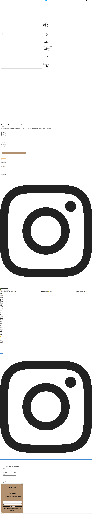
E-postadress (3, 166)
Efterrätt (47, 53)
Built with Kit (14, 155)
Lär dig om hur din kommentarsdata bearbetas (20, 175)
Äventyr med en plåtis (46, 38)
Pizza (47, 35)
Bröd (46, 27)
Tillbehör (46, 37)
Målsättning (47, 20)
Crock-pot (46, 28)
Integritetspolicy (46, 23)
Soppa (47, 36)
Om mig (46, 22)
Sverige (47, 40)
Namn (2, 165)
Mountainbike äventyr (46, 39)
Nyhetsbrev (46, 42)
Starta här (46, 19)
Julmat (47, 31)
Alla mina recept (46, 25)
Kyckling (46, 32)
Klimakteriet (47, 44)
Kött (46, 33)
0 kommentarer (3, 156)
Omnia (47, 34)
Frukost (47, 29)
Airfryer (46, 26)
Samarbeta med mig (46, 24)
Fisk (46, 30)
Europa (47, 41)
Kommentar (2, 173)
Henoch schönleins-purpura (47, 21)
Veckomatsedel (47, 62)
